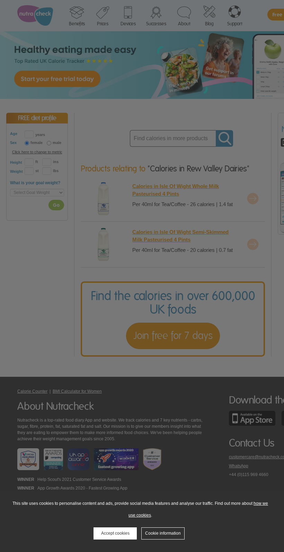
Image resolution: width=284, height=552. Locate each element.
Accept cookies (115, 533)
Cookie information (163, 533)
